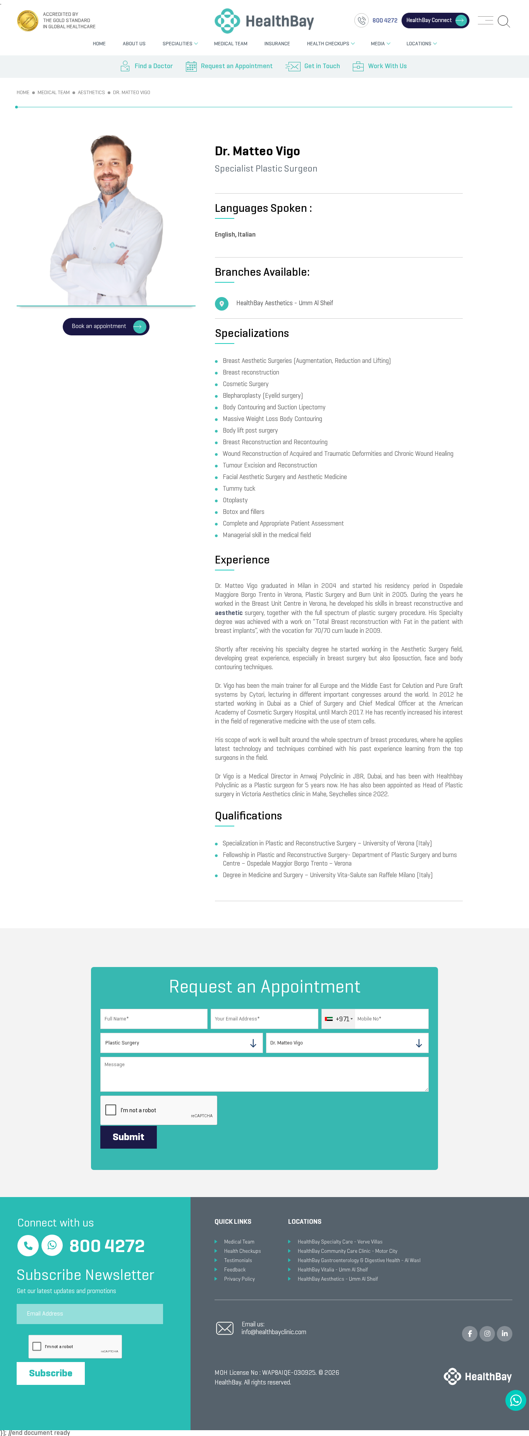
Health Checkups (328, 43)
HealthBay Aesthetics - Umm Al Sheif (284, 304)
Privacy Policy (239, 1279)
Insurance (277, 43)
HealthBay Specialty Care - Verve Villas (340, 1242)
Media (378, 43)
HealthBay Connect (429, 20)
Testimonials (238, 1260)
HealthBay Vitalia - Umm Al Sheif (333, 1270)
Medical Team (230, 43)
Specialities (177, 43)
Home (99, 43)
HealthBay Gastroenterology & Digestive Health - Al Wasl (359, 1260)
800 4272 (107, 1247)
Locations (419, 43)
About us (134, 43)
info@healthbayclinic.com (274, 1333)
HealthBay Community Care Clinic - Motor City (347, 1251)
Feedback (235, 1270)
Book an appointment (99, 326)
